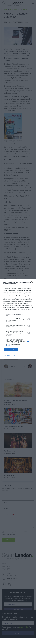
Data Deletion (8, 355)
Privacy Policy (28, 355)
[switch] (28, 319)
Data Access (18, 355)
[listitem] (18, 315)
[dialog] (18, 319)
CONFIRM (10, 349)
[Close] (32, 282)
